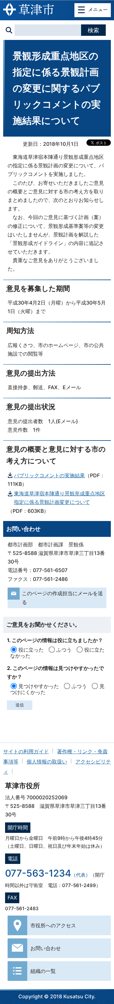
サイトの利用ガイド (26, 751)
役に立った (31, 650)
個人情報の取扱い (47, 761)
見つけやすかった (38, 686)
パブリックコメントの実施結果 (49, 475)
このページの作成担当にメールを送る (62, 597)
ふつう (64, 650)
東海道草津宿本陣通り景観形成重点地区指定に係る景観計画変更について (59, 497)
